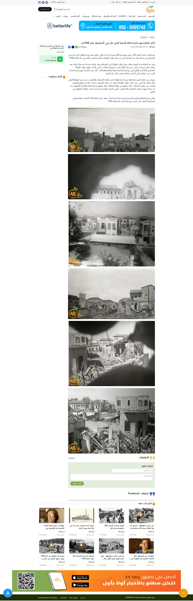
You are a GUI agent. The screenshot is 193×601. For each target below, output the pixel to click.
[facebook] (43, 2)
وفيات (65, 16)
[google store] (80, 584)
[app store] (80, 577)
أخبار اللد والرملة (110, 16)
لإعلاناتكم (63, 597)
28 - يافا (115, 2)
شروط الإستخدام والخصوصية (48, 597)
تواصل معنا (73, 597)
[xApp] (73, 47)
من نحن (82, 597)
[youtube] (46, 2)
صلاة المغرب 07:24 (58, 2)
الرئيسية (151, 16)
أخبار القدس (75, 16)
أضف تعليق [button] (77, 483)
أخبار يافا (132, 16)
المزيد (57, 16)
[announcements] (96, 26)
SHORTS (122, 16)
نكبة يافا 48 (96, 16)
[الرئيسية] (150, 9)
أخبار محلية (142, 16)
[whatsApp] (76, 47)
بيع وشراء (85, 16)
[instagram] (39, 2)
